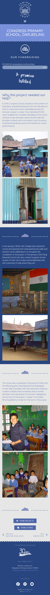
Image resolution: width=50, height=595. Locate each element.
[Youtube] (32, 584)
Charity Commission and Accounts (25, 570)
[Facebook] (18, 584)
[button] (25, 21)
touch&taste (27, 591)
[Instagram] (25, 584)
